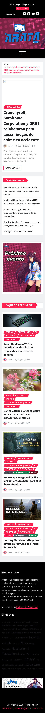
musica (11, 638)
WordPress (7, 708)
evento (39, 629)
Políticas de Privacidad (27, 607)
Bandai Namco (9, 625)
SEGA (12, 660)
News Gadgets (21, 708)
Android (15, 622)
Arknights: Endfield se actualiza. (19, 231)
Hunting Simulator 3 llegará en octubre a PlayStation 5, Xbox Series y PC (22, 543)
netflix (16, 638)
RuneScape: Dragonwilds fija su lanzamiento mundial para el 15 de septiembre (20, 213)
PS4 (28, 653)
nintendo (22, 637)
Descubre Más (13, 168)
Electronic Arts (6, 629)
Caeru (10, 359)
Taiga (10, 146)
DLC (35, 625)
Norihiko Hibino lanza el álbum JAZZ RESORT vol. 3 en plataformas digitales (22, 414)
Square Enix (19, 659)
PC (22, 642)
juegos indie (20, 632)
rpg (8, 660)
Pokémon (23, 654)
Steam (30, 659)
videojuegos (15, 664)
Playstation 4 (20, 648)
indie (8, 632)
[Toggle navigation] (22, 53)
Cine (18, 625)
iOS (12, 632)
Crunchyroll (24, 626)
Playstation (6, 649)
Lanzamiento (34, 632)
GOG (3, 633)
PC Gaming (29, 643)
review (33, 654)
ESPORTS (33, 629)
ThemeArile (37, 708)
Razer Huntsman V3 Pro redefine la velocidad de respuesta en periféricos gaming (21, 191)
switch (38, 660)
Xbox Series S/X (9, 668)
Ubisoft (5, 664)
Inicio (6, 64)
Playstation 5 (10, 654)
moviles (5, 638)
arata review (32, 622)
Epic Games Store (20, 629)
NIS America (15, 644)
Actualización (6, 622)
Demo (31, 626)
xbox (23, 665)
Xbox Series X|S (24, 668)
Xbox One (33, 664)
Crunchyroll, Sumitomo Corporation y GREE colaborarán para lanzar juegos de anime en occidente (22, 70)
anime (23, 622)
